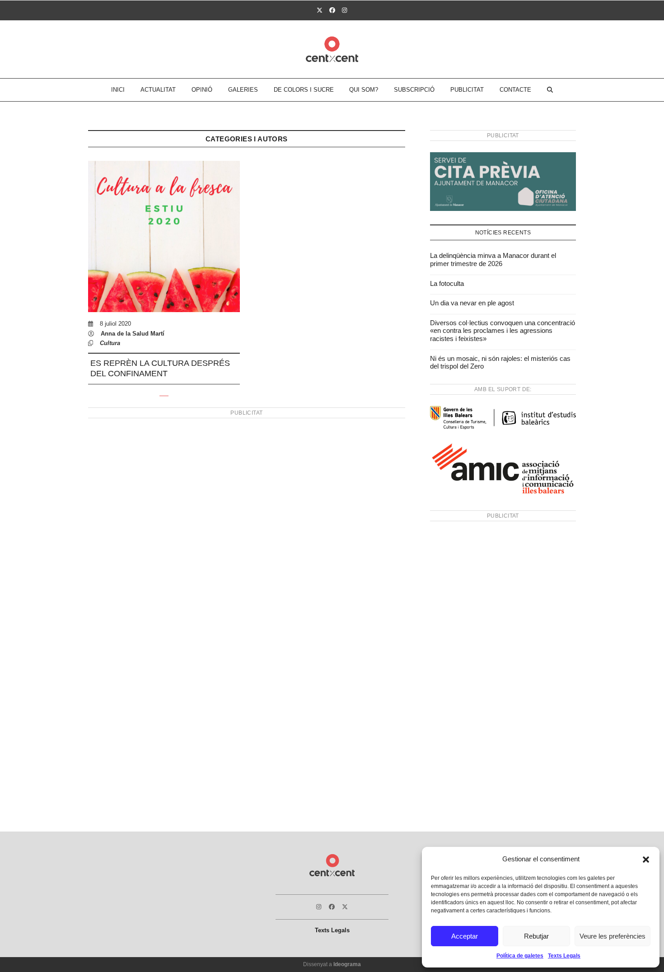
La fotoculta (447, 283)
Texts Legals (564, 956)
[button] (645, 859)
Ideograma (347, 964)
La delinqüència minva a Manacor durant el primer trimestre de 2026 (493, 259)
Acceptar (464, 936)
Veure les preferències (612, 936)
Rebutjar (536, 936)
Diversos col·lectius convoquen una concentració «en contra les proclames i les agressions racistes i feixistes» (502, 330)
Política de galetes (519, 956)
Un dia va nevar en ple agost (472, 303)
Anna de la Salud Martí (132, 333)
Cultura (110, 343)
